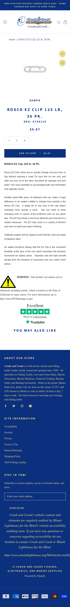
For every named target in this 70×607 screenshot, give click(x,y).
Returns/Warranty (13, 450)
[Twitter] (14, 406)
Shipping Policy (12, 456)
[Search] (58, 22)
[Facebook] (5, 406)
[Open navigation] (5, 22)
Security (8, 432)
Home (12, 39)
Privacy (8, 438)
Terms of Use (11, 444)
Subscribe (17, 508)
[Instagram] (22, 406)
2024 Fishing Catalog (15, 462)
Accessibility (10, 426)
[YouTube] (30, 406)
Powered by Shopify (35, 576)
